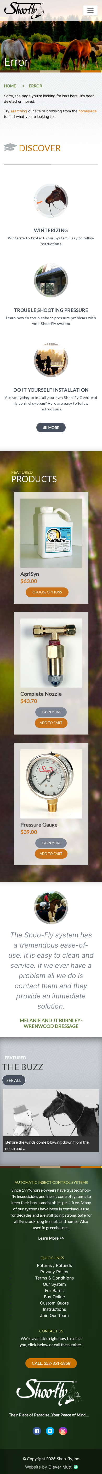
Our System (54, 1284)
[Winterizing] (51, 216)
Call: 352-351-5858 (51, 1363)
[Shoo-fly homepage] (49, 1388)
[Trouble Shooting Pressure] (51, 295)
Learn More (51, 712)
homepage (87, 111)
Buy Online (54, 1296)
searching (18, 111)
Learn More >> (18, 1146)
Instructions (54, 1309)
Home (10, 85)
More (53, 427)
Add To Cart (51, 723)
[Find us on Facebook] (37, 1431)
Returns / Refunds (54, 1265)
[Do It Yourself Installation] (51, 375)
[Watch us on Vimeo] (50, 1431)
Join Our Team (54, 1315)
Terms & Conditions (54, 1278)
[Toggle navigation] (90, 10)
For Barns (54, 1290)
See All (14, 1080)
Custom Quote (54, 1303)
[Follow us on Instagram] (63, 1431)
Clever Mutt (60, 1467)
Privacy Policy (54, 1271)
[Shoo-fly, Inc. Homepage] (25, 10)
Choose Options (47, 592)
